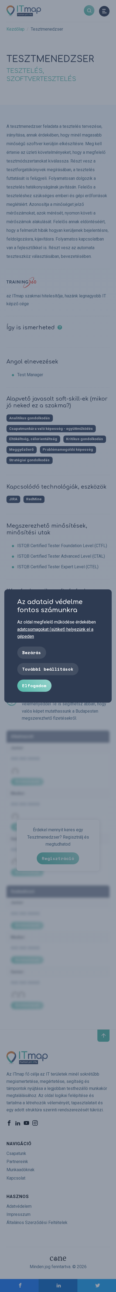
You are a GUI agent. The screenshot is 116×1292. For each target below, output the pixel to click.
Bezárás (31, 652)
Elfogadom (34, 685)
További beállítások (47, 669)
